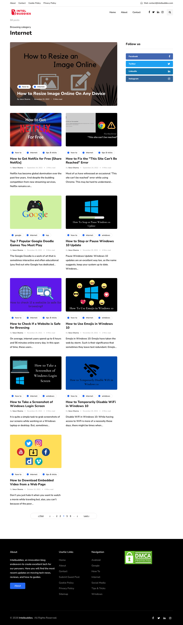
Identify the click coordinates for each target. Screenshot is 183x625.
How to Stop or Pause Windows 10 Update (90, 243)
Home (113, 12)
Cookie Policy (34, 3)
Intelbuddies (26, 617)
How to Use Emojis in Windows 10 (89, 326)
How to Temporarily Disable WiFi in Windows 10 (91, 404)
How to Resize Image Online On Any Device (61, 93)
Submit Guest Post (69, 577)
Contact (22, 3)
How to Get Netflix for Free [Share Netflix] (35, 161)
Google (96, 565)
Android (96, 560)
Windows (97, 594)
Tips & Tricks (98, 588)
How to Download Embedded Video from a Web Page (32, 482)
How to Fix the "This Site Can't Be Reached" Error (91, 161)
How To (96, 571)
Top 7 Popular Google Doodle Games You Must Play (32, 243)
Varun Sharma (25, 99)
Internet (96, 577)
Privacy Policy (49, 3)
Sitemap (63, 594)
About (13, 3)
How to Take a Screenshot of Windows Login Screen (31, 404)
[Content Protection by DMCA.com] (138, 557)
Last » (86, 516)
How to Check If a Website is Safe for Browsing (35, 326)
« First (41, 516)
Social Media (99, 582)
